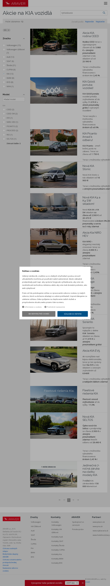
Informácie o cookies (33, 307)
